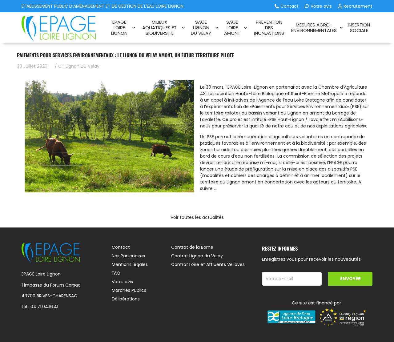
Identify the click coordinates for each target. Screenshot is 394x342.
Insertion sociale (359, 28)
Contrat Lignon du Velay (197, 256)
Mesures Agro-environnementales (314, 28)
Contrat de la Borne (192, 247)
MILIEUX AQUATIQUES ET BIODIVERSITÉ (159, 27)
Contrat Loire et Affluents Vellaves (208, 264)
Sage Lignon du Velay (201, 27)
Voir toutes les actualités (197, 217)
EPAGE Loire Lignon (119, 27)
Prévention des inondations (269, 27)
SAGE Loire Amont (232, 27)
